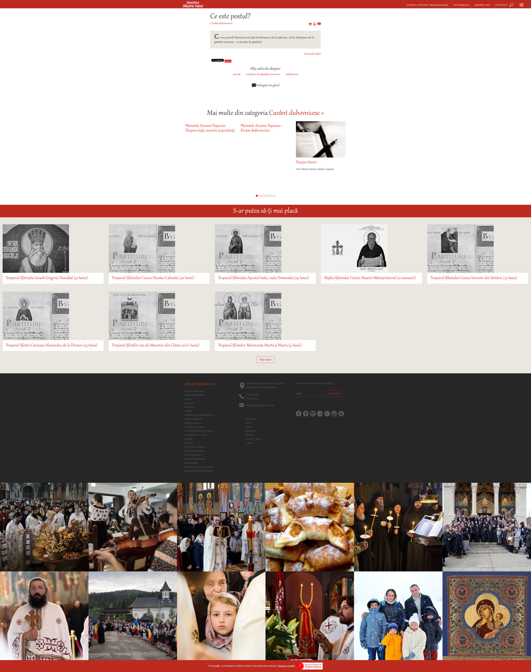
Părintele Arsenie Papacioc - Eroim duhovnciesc (206, 128)
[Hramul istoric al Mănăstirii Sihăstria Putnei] (221, 527)
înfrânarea (292, 74)
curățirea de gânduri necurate (263, 74)
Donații (249, 435)
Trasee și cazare (253, 439)
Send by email (319, 24)
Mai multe (266, 359)
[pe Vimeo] (306, 413)
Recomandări (191, 463)
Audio (248, 427)
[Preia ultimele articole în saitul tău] (341, 413)
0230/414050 (252, 394)
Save (229, 61)
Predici (188, 411)
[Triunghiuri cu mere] (310, 527)
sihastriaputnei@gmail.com (259, 405)
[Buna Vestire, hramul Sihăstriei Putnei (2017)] (221, 616)
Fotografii (461, 5)
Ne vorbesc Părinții (194, 447)
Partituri (189, 443)
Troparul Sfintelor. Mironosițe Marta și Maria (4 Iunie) (260, 345)
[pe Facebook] (298, 413)
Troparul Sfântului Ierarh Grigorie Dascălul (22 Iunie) (47, 278)
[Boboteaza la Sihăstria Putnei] (398, 616)
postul (236, 74)
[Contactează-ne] (334, 413)
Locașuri (189, 403)
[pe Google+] (327, 413)
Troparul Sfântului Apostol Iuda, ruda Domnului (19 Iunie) (263, 278)
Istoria (188, 399)
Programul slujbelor (195, 395)
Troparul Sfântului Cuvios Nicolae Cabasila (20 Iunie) (153, 278)
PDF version (314, 23)
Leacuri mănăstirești (195, 459)
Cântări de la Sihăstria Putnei (200, 415)
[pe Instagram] (313, 413)
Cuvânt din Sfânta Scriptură (199, 431)
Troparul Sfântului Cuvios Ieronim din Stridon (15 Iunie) (473, 278)
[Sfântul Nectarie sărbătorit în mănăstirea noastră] (310, 616)
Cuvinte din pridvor (195, 451)
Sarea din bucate (193, 455)
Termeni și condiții (286, 666)
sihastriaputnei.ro (200, 384)
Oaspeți (189, 439)
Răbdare (302, 162)
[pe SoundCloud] (320, 413)
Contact (501, 5)
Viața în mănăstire (194, 419)
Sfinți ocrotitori (193, 423)
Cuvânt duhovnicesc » (296, 113)
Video (248, 423)
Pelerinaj (189, 407)
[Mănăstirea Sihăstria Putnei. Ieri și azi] (44, 527)
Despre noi (482, 5)
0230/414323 (252, 398)
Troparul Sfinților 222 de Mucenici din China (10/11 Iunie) (155, 345)
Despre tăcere (251, 162)
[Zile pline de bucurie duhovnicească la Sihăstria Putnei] (132, 616)
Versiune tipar (310, 24)
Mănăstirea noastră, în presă (199, 467)
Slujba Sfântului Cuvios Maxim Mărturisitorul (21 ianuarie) (370, 278)
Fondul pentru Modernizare (427, 5)
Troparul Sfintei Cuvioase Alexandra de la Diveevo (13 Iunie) (51, 345)
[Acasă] (193, 4)
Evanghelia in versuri (195, 435)
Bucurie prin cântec (195, 391)
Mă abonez (335, 393)
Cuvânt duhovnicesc (221, 23)
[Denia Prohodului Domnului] (398, 527)
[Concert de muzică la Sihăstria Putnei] (132, 527)
